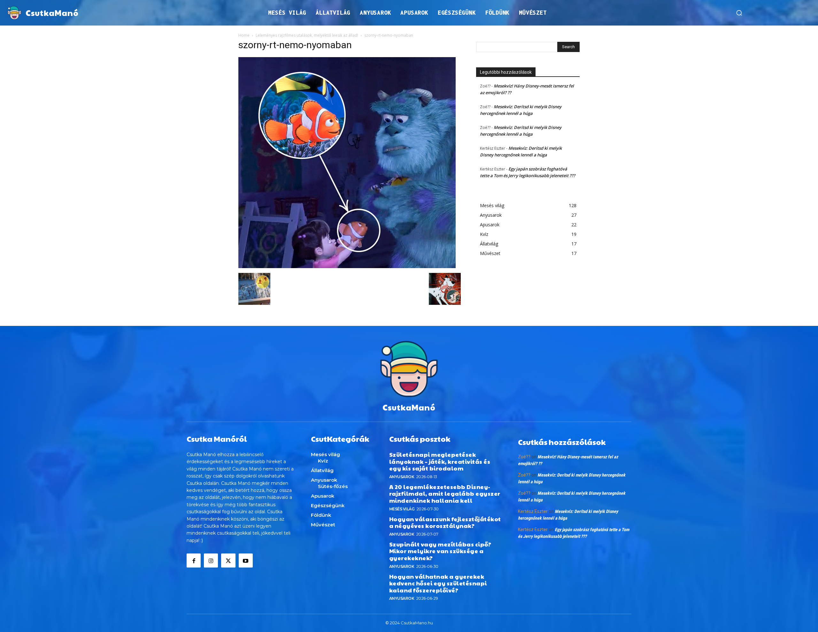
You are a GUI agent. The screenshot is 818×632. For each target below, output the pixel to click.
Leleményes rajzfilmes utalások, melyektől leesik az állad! (307, 35)
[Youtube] (246, 560)
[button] (739, 12)
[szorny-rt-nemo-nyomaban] (347, 266)
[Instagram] (211, 560)
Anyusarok (401, 476)
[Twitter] (228, 560)
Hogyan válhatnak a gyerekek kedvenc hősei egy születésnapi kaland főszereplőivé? (438, 583)
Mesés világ (402, 509)
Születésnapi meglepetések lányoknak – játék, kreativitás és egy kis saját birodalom (439, 461)
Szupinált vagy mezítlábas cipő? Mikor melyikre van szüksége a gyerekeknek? (440, 551)
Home (244, 35)
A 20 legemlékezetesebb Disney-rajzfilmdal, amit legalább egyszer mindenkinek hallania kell (444, 493)
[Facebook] (194, 560)
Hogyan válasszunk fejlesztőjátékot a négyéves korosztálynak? (445, 522)
